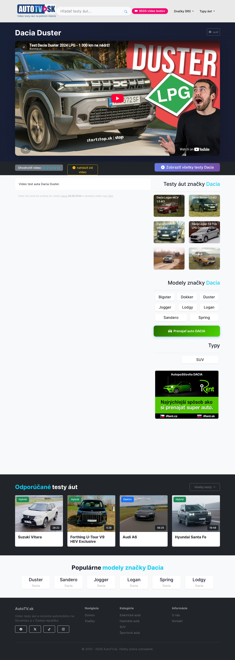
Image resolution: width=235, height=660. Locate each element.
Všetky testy (203, 487)
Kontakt (177, 621)
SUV (110, 196)
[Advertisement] (107, 209)
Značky (90, 621)
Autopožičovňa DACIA (187, 374)
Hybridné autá (129, 621)
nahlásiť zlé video (85, 170)
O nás (176, 615)
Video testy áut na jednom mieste (36, 15)
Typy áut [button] (206, 11)
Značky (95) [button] (182, 11)
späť (215, 32)
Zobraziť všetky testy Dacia (190, 167)
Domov (90, 615)
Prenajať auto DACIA (189, 331)
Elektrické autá (130, 615)
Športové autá (130, 633)
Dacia (64, 196)
